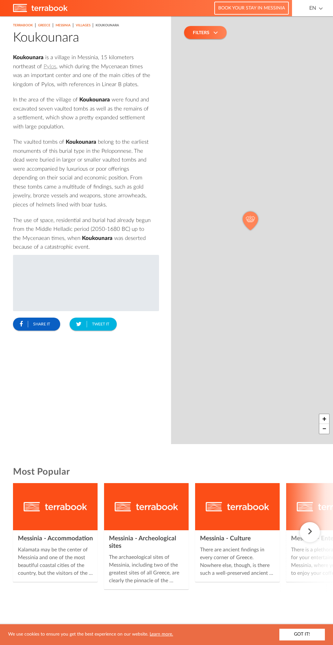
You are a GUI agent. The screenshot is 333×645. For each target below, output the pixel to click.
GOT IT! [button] (302, 634)
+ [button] (324, 419)
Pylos (50, 66)
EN (312, 8)
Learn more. (161, 634)
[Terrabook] (40, 10)
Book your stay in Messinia (251, 8)
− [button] (324, 428)
